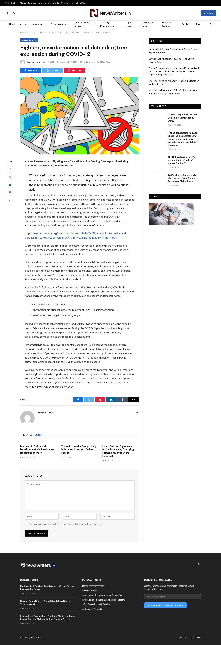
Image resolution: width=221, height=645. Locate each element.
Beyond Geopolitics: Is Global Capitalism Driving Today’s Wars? (50, 3)
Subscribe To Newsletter (165, 605)
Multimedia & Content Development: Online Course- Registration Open (37, 449)
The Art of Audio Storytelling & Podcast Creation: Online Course (78, 449)
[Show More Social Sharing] (89, 70)
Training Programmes (107, 24)
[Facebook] (10, 169)
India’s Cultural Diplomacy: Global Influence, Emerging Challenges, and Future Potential (118, 451)
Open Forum (129, 24)
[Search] (210, 24)
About (23, 24)
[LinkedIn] (10, 185)
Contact (186, 24)
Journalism (37, 24)
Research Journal (167, 24)
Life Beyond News (147, 24)
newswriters (34, 62)
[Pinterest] (10, 192)
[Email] (10, 200)
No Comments (89, 62)
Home (12, 24)
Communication (59, 24)
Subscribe (209, 13)
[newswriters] (110, 13)
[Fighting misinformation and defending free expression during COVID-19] (79, 115)
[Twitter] (10, 177)
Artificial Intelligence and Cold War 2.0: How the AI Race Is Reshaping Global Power (184, 178)
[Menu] (215, 24)
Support (199, 24)
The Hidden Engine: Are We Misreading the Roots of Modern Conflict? (181, 160)
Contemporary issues (82, 24)
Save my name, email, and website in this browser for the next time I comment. (65, 524)
